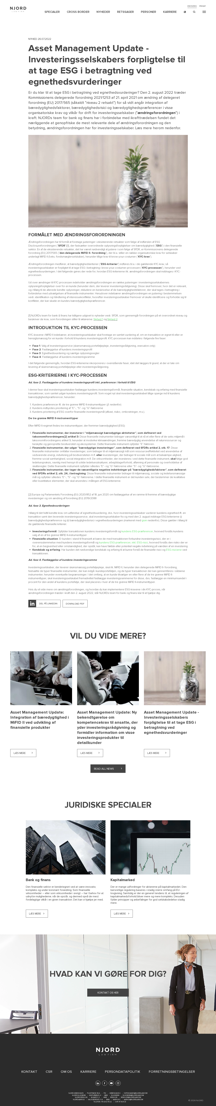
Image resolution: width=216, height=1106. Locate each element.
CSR (49, 1072)
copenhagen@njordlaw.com (135, 1093)
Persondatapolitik (122, 1072)
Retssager (125, 11)
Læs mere (25, 753)
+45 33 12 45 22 (106, 1102)
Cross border (78, 11)
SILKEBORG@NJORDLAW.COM (133, 1095)
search (194, 12)
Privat (202, 6)
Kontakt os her (108, 992)
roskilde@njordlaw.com (131, 1097)
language (185, 12)
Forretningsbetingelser (172, 1072)
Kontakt (29, 1072)
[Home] (18, 9)
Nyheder (103, 11)
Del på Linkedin (48, 603)
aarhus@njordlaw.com (133, 1100)
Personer (148, 11)
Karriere (170, 11)
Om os (66, 1072)
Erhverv (192, 6)
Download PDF (75, 603)
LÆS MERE (35, 913)
